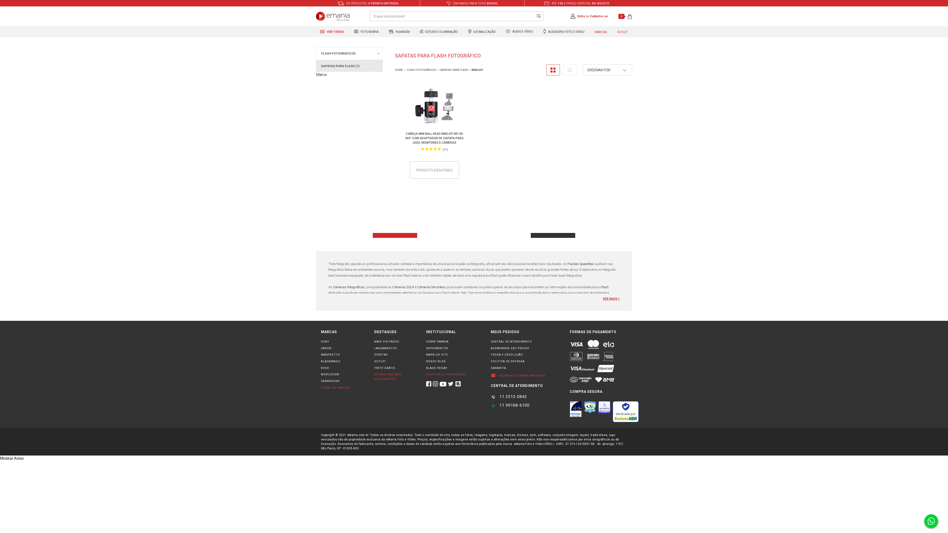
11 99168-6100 (514, 405)
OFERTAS (381, 354)
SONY (325, 341)
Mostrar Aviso (12, 458)
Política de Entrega (508, 361)
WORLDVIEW (330, 374)
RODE (325, 368)
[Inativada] (576, 409)
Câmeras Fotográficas (349, 287)
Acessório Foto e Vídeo (566, 32)
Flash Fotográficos (338, 53)
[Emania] (333, 16)
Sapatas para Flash (454, 70)
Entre (581, 16)
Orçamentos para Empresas (521, 375)
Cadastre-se (599, 16)
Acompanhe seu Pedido (510, 348)
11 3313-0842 (512, 396)
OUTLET (380, 361)
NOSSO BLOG (436, 361)
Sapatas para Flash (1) (340, 66)
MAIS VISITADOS (386, 341)
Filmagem (402, 32)
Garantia (498, 368)
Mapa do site (437, 354)
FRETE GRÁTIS (384, 368)
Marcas (601, 32)
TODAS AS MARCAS (335, 387)
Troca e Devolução (507, 354)
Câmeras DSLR (403, 287)
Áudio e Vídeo (522, 32)
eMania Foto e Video (399, 70)
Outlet (622, 32)
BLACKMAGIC (330, 361)
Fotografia (369, 32)
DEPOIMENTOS (437, 348)
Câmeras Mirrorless (431, 287)
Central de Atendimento (511, 341)
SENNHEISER (330, 381)
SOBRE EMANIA (437, 341)
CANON (326, 348)
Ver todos (335, 32)
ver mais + (611, 299)
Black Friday (436, 368)
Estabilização (484, 32)
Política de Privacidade (446, 374)
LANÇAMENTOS (385, 348)
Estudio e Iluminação (441, 32)
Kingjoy (477, 70)
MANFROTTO (330, 354)
